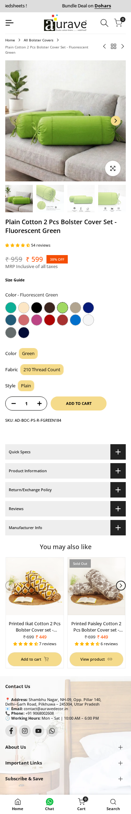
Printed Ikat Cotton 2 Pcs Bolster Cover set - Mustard (34, 626)
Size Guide (15, 279)
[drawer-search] (104, 23)
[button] (18, 245)
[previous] (15, 121)
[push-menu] (9, 23)
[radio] (10, 307)
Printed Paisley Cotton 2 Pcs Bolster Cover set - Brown (96, 626)
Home (10, 40)
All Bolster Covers (38, 40)
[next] (116, 121)
